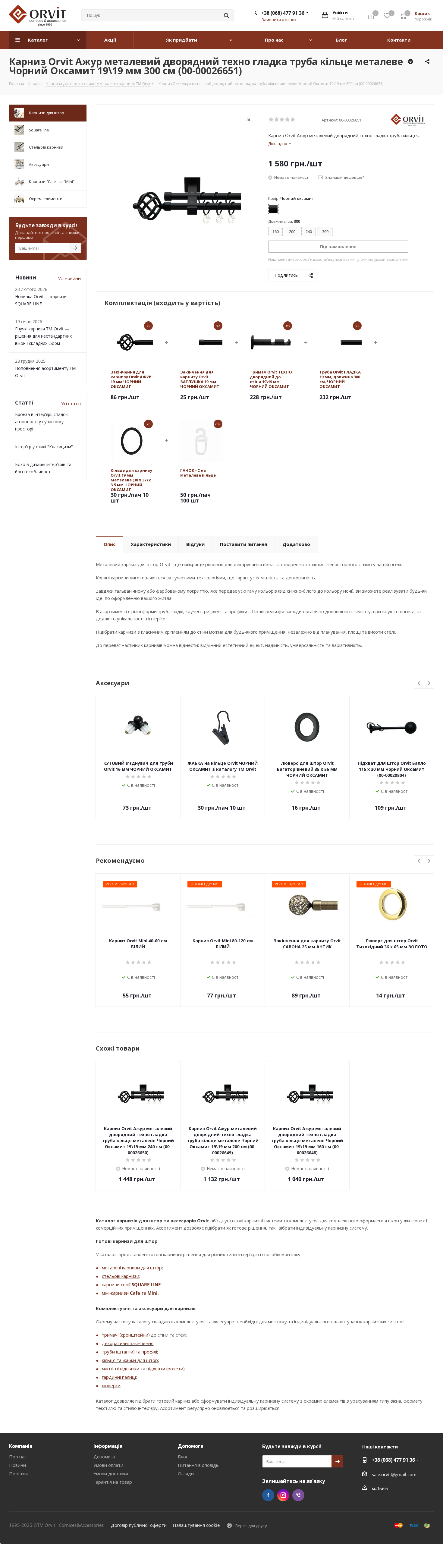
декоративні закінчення (127, 1343)
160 (275, 231)
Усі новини (69, 278)
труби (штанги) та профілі (129, 1352)
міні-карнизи (116, 1293)
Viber (298, 1495)
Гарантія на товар (112, 1482)
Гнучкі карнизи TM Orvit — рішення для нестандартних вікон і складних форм (43, 336)
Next (429, 683)
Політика (18, 1473)
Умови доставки (110, 1473)
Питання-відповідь (198, 1465)
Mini (152, 1293)
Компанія (21, 1446)
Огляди (186, 1473)
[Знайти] (226, 15)
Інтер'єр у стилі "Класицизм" (44, 446)
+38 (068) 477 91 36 (282, 13)
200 (292, 231)
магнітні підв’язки (120, 1369)
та (143, 1293)
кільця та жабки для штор (130, 1360)
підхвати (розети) (165, 1369)
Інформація (108, 1446)
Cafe (135, 1293)
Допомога (104, 1457)
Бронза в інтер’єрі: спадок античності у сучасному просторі (41, 421)
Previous (419, 683)
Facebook (268, 1495)
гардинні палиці (119, 1377)
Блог (183, 1457)
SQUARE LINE (146, 1284)
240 (309, 231)
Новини (17, 1465)
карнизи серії (117, 1284)
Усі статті (71, 403)
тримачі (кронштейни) (125, 1335)
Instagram (283, 1495)
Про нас (18, 1457)
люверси (111, 1385)
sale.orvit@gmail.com (394, 1474)
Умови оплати (108, 1465)
